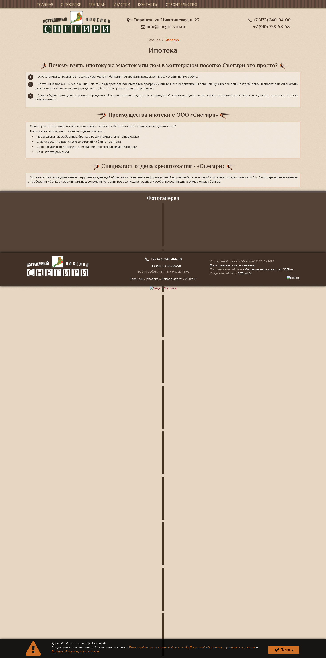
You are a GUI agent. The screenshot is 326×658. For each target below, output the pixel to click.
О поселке (71, 4)
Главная (45, 4)
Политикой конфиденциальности (75, 651)
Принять (286, 649)
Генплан (97, 4)
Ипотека (172, 40)
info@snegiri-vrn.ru (165, 26)
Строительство (181, 4)
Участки (121, 4)
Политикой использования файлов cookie (159, 647)
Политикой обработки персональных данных (222, 647)
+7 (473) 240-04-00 (271, 20)
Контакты (148, 4)
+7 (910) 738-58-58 (271, 26)
